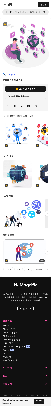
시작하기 (7, 367)
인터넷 (8, 269)
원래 (16, 24)
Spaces (6, 325)
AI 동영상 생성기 (10, 336)
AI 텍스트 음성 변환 (11, 339)
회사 (5, 375)
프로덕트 (7, 320)
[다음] (47, 134)
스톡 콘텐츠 (8, 342)
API (4, 353)
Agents (8, 349)
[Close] (47, 401)
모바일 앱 (7, 356)
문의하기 (7, 384)
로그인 (43, 4)
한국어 (25, 308)
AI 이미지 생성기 (10, 332)
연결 (18, 269)
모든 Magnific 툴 (10, 360)
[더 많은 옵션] (42, 106)
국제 (28, 269)
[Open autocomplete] (6, 12)
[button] (25, 308)
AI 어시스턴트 (9, 329)
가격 (34, 4)
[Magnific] (25, 285)
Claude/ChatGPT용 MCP (16, 346)
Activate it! (39, 401)
